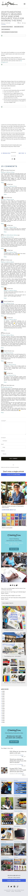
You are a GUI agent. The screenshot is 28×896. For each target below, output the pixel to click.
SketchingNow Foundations (9, 32)
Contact (12, 891)
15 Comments (5, 23)
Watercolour (4, 780)
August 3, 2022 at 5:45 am (7, 353)
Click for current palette (7, 527)
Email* (2, 444)
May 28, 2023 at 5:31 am (6, 387)
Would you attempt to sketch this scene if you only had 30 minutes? (18, 761)
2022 (3, 715)
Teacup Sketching (18, 811)
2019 (3, 710)
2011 (3, 696)
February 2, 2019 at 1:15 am (7, 199)
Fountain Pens (17, 795)
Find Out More (14, 549)
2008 (3, 691)
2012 (3, 698)
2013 (3, 700)
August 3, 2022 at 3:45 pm (10, 364)
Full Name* (3, 437)
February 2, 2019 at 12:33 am (7, 172)
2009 (3, 693)
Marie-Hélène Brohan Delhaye (10, 235)
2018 (3, 708)
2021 (3, 713)
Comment (3, 420)
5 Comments (20, 764)
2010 (3, 694)
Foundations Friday (7, 26)
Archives (8, 891)
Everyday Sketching (5, 826)
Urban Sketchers (5, 857)
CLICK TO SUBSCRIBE (13, 474)
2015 (3, 703)
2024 (3, 718)
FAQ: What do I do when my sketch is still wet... (18, 752)
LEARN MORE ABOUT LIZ (9, 510)
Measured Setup (18, 26)
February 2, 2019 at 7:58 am (7, 335)
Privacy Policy (18, 891)
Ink (1, 811)
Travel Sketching (18, 842)
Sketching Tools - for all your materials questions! (14, 682)
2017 (3, 706)
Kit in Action (4, 795)
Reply (2, 182)
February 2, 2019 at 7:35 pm (10, 319)
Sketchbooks (17, 826)
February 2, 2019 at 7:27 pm (10, 186)
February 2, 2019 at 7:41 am (7, 303)
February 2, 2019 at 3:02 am (7, 237)
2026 (3, 722)
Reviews (16, 857)
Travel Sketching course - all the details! (12, 656)
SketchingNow (6, 29)
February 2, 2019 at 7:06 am (7, 262)
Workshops (3, 842)
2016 (3, 705)
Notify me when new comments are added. (10, 467)
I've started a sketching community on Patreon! (13, 630)
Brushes (16, 780)
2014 (3, 701)
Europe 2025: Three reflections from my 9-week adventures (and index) (18, 770)
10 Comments (21, 773)
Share (24, 23)
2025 (3, 720)
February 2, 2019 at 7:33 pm (10, 290)
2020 (3, 712)
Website (3, 451)
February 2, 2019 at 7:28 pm (10, 227)
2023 (3, 717)
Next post (22, 153)
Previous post (6, 153)
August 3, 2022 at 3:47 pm (10, 375)
